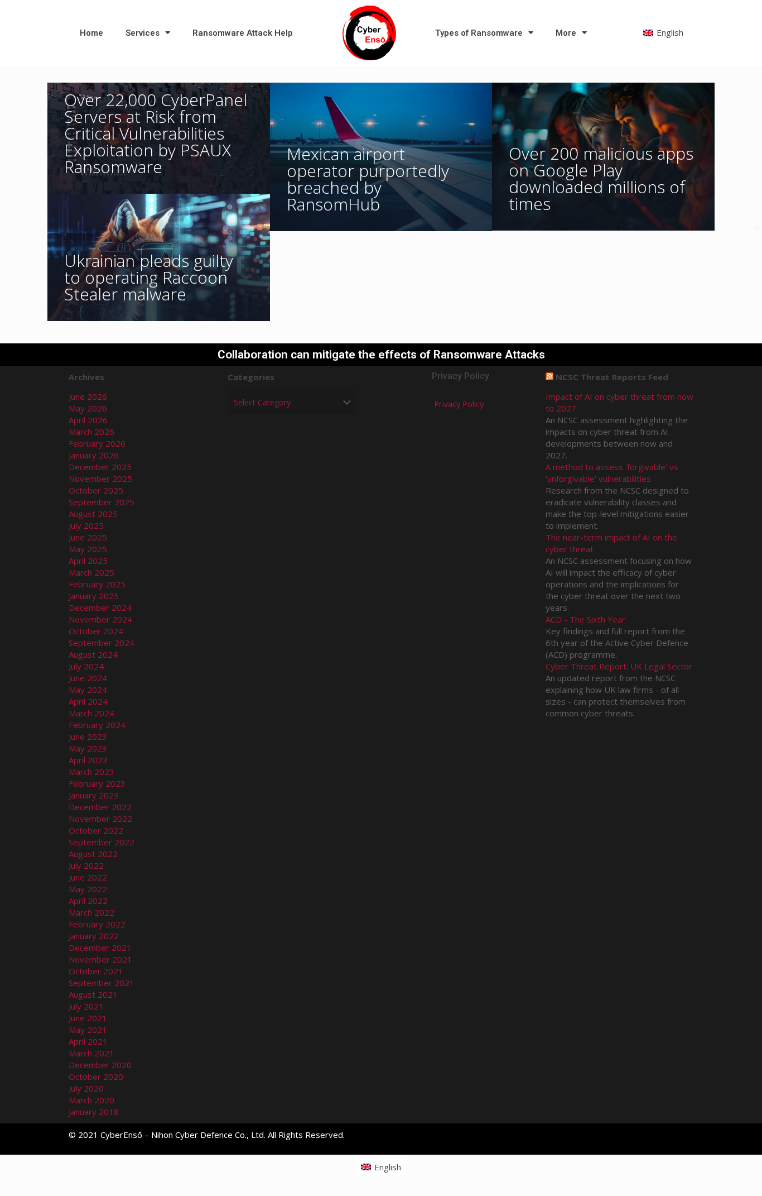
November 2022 (100, 818)
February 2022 (97, 924)
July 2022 (86, 865)
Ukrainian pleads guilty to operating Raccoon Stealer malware (148, 277)
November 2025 (100, 478)
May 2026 (88, 408)
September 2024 (101, 642)
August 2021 (93, 994)
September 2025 (101, 502)
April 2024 (88, 701)
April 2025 (88, 560)
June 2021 (88, 1017)
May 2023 (88, 748)
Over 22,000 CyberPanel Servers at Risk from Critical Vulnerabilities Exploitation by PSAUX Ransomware (155, 133)
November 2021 (100, 959)
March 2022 (91, 912)
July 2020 (86, 1088)
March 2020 (91, 1100)
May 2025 (88, 548)
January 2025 (94, 595)
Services (143, 33)
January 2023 (94, 795)
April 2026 (88, 419)
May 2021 (88, 1029)
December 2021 (100, 947)
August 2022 (93, 853)
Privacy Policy (459, 404)
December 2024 (100, 607)
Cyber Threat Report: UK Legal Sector (619, 666)
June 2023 (88, 736)
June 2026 (88, 396)
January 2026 (94, 455)
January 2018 (94, 1111)
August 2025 (93, 513)
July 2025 (86, 525)
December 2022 (100, 806)
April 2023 (88, 760)
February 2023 (97, 783)
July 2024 (86, 666)
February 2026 (97, 443)
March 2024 (91, 713)
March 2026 (91, 431)
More (566, 33)
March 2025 (91, 572)
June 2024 (88, 677)
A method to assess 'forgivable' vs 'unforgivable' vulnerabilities (612, 472)
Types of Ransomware (479, 33)
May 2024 (88, 689)
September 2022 (101, 842)
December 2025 (100, 466)
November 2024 (100, 619)
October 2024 (96, 631)
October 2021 (96, 971)
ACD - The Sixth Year (585, 619)
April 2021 (88, 1041)
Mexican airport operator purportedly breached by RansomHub (368, 179)
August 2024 (93, 654)
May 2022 (88, 888)
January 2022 (94, 935)
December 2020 (100, 1064)
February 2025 (97, 584)
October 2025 (96, 490)
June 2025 (88, 537)
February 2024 (97, 724)
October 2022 (96, 830)
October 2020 (96, 1076)
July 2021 (86, 1006)
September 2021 (101, 982)
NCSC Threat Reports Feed (612, 376)
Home (91, 33)
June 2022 (88, 877)
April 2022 (88, 900)
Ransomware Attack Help (242, 33)
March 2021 (91, 1053)
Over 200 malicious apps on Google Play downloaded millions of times (601, 178)
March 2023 (91, 771)
